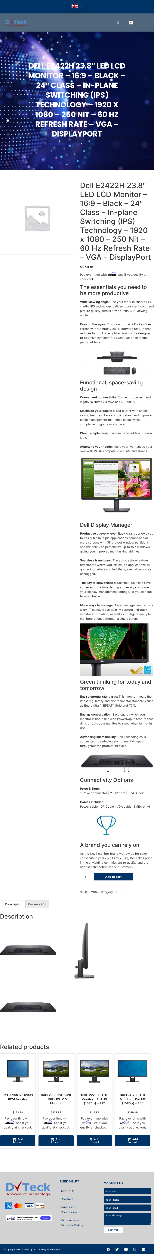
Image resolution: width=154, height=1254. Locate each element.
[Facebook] (108, 1249)
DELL (118, 892)
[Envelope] (143, 1249)
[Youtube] (126, 1249)
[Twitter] (117, 1249)
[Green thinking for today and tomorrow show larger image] (116, 675)
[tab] (14, 904)
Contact (67, 1199)
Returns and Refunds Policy (72, 1222)
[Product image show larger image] (117, 376)
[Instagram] (134, 1249)
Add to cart (113, 877)
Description (13, 904)
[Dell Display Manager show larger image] (116, 518)
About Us (68, 1191)
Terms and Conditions (69, 1209)
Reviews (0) (37, 904)
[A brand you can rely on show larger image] (106, 838)
